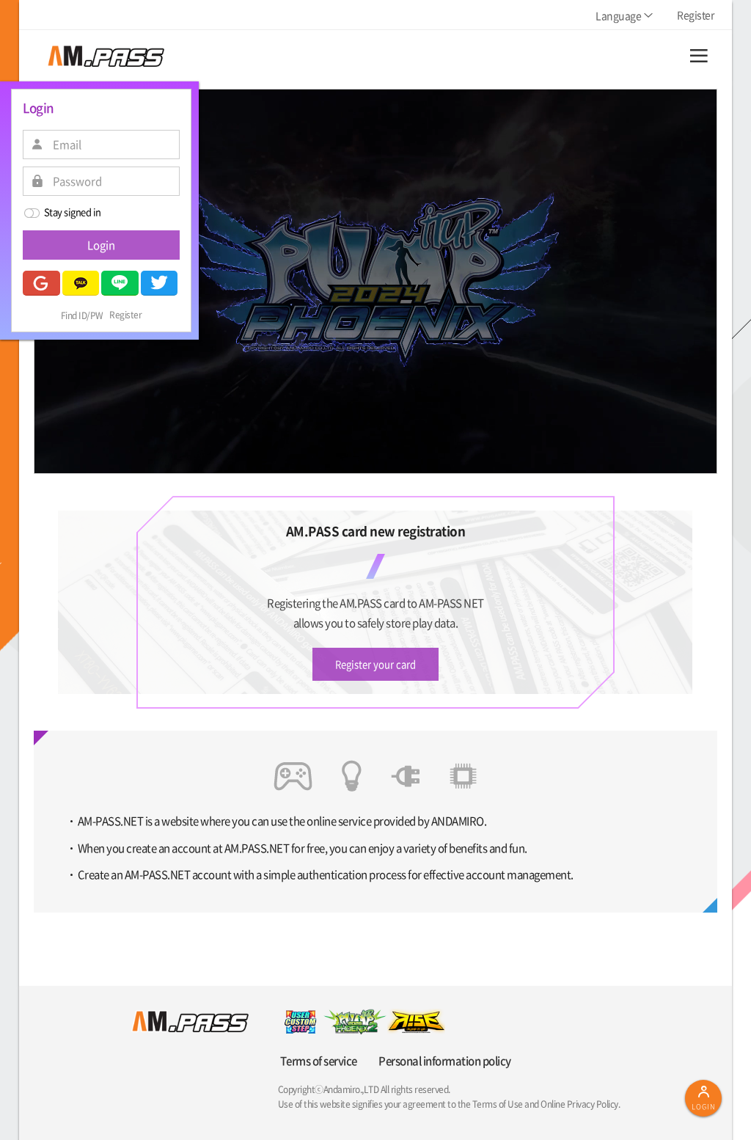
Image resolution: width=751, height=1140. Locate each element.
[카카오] (81, 283)
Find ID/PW (82, 315)
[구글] (41, 283)
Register (125, 315)
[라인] (120, 283)
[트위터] (159, 283)
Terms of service (318, 1061)
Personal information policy (444, 1061)
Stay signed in (72, 212)
